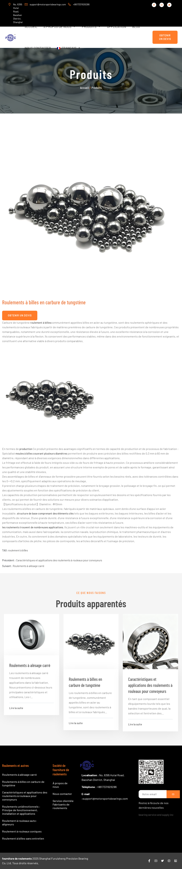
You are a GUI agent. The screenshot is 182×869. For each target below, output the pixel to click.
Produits (89, 27)
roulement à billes (40, 322)
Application (116, 27)
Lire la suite (16, 708)
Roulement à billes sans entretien (23, 838)
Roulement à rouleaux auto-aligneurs (19, 822)
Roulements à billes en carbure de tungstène (85, 682)
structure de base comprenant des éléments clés (45, 513)
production (25, 448)
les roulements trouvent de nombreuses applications (32, 527)
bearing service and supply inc (156, 814)
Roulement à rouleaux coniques (22, 831)
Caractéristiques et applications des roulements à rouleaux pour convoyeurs (59, 560)
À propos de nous (57, 27)
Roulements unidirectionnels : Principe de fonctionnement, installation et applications (21, 810)
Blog (136, 27)
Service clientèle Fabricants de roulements (63, 804)
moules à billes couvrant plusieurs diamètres (41, 453)
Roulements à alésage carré (28, 566)
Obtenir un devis (165, 37)
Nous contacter (38, 48)
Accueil (31, 27)
